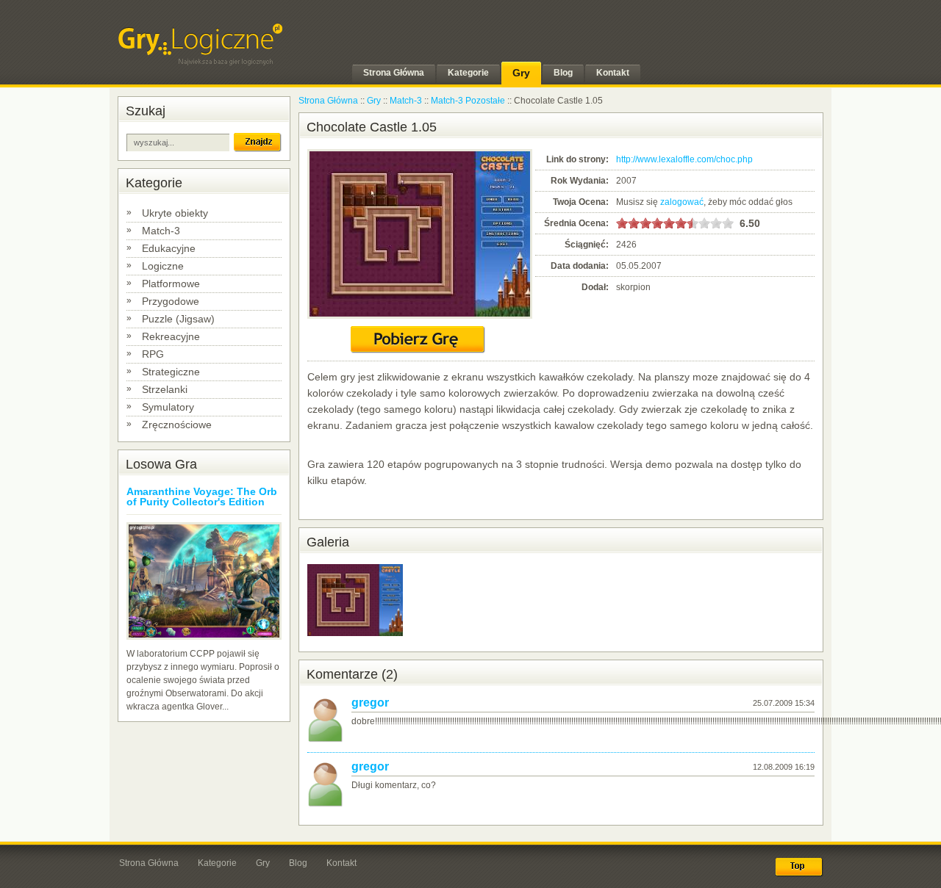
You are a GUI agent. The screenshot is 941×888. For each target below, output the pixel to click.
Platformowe (171, 283)
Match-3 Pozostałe (468, 100)
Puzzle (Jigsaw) (178, 319)
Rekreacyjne (171, 336)
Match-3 (161, 231)
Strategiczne (171, 372)
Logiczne (163, 266)
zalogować (682, 202)
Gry (374, 100)
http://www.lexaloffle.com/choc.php (684, 159)
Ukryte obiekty (175, 213)
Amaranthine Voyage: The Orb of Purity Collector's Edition (201, 496)
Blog (298, 863)
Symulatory (168, 407)
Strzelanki (164, 389)
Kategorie (217, 863)
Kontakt (341, 863)
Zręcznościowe (177, 424)
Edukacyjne (169, 248)
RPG (153, 354)
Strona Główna (328, 100)
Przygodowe (170, 301)
